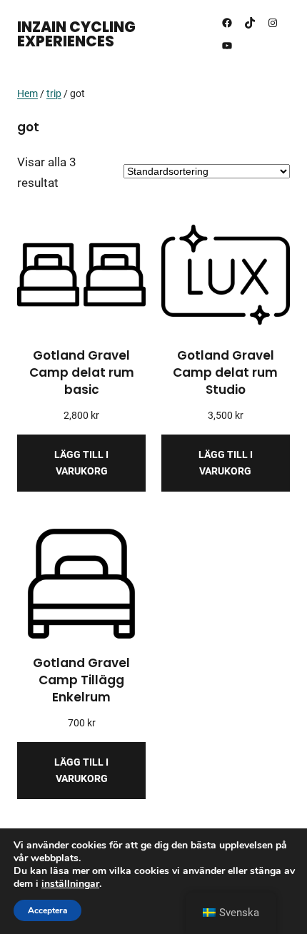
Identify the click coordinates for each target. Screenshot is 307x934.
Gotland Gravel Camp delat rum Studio (225, 372)
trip (53, 93)
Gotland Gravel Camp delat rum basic (81, 372)
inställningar (70, 884)
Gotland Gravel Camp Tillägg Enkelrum (81, 680)
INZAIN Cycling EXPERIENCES (76, 34)
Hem (27, 93)
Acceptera (47, 910)
